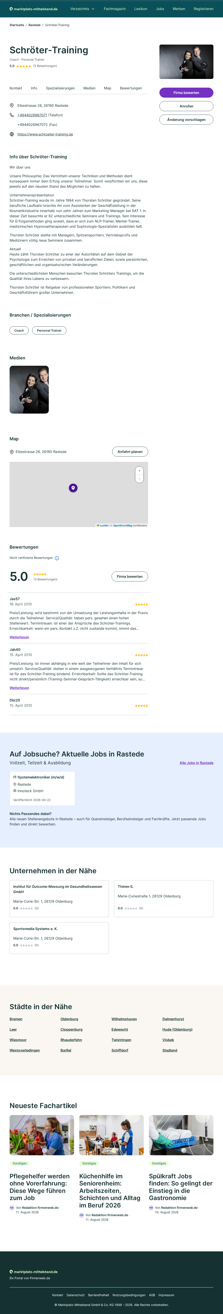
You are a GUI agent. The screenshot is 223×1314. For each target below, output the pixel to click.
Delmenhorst (173, 1019)
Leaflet (103, 525)
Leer (13, 1029)
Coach (19, 330)
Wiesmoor (18, 1040)
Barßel (66, 1050)
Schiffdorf (120, 1050)
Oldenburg (69, 1019)
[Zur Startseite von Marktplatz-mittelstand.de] (33, 8)
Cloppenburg (72, 1029)
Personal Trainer (49, 330)
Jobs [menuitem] (160, 9)
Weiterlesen (19, 637)
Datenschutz (76, 1295)
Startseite (17, 25)
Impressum (166, 1295)
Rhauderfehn (71, 1040)
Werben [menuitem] (179, 9)
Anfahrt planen (130, 451)
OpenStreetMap (122, 525)
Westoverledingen (25, 1050)
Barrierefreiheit (98, 1295)
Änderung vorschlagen (186, 119)
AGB (152, 1295)
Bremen (16, 1019)
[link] (42, 788)
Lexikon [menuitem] (140, 9)
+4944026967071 (32, 115)
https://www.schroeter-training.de (45, 134)
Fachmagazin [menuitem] (115, 9)
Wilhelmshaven (124, 1019)
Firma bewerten (130, 576)
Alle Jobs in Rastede (196, 763)
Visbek (168, 1040)
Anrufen (186, 106)
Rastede (35, 25)
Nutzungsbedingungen (129, 1295)
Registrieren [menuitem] (203, 9)
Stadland (169, 1050)
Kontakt (57, 1295)
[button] (73, 488)
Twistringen (121, 1040)
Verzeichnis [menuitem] (79, 9)
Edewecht (120, 1029)
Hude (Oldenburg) (177, 1029)
